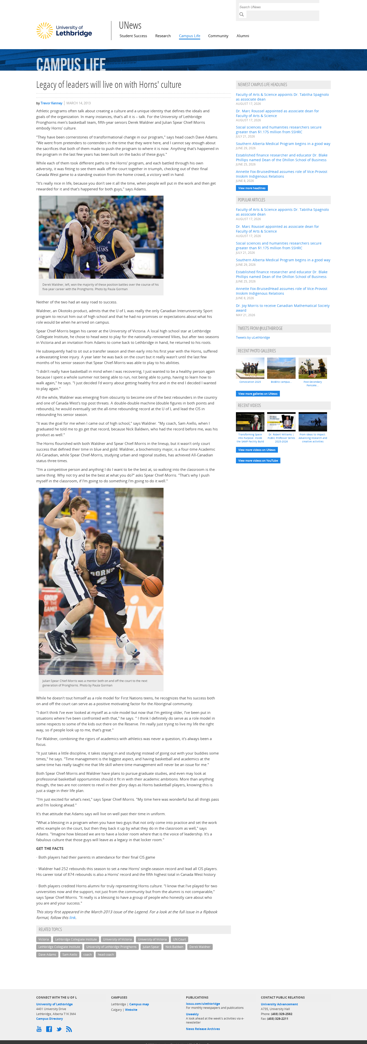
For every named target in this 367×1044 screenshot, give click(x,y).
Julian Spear (151, 947)
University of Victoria (117, 939)
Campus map (139, 1004)
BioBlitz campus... (281, 382)
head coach (106, 954)
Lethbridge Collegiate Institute (76, 939)
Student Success (133, 35)
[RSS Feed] (70, 1030)
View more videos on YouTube (258, 460)
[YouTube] (40, 1030)
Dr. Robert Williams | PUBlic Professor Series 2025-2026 (281, 438)
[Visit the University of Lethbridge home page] (64, 38)
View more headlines (251, 188)
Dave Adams (47, 954)
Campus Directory (49, 1019)
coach (87, 954)
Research (163, 35)
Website (131, 1010)
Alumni (243, 35)
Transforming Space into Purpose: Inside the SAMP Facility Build (250, 438)
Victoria (43, 939)
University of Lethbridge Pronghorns (111, 947)
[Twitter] (60, 1030)
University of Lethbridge (54, 1004)
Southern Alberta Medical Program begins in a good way (283, 143)
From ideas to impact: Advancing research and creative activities (313, 438)
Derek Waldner (199, 947)
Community (218, 35)
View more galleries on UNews (257, 393)
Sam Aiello (69, 954)
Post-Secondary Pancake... (313, 383)
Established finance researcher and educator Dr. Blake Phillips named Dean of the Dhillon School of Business (282, 157)
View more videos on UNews (256, 450)
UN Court (179, 939)
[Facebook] (50, 1030)
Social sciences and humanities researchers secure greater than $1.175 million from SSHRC (279, 129)
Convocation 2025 (250, 382)
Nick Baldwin (174, 947)
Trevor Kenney (51, 103)
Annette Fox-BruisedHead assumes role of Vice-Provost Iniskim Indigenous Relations (281, 174)
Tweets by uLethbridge (253, 337)
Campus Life (189, 35)
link (72, 917)
